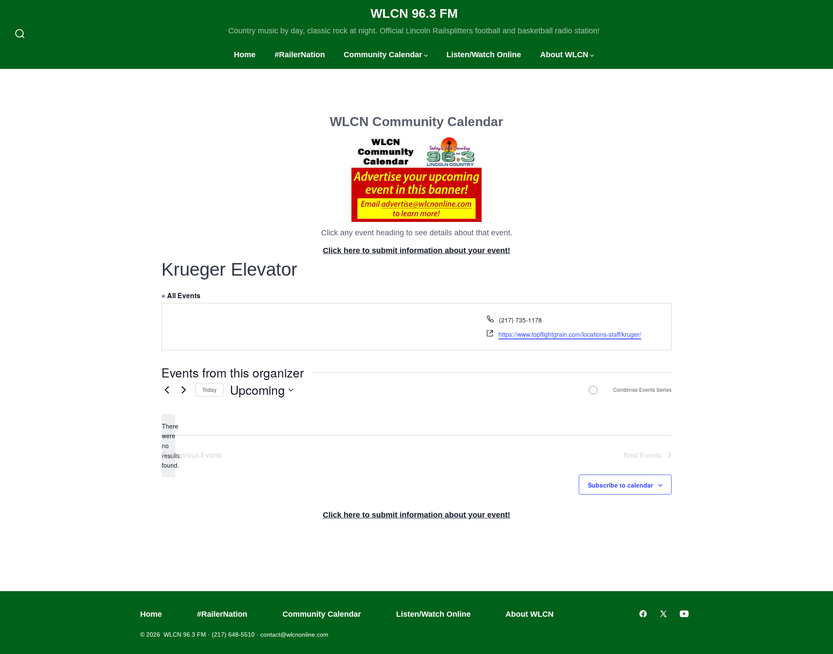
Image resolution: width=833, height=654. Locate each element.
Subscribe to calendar (620, 485)
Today (209, 389)
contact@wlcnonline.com (294, 634)
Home (245, 54)
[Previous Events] (166, 390)
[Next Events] (183, 390)
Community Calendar (383, 54)
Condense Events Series (642, 389)
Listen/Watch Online (483, 54)
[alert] (168, 445)
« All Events (180, 295)
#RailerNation (300, 54)
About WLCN (564, 54)
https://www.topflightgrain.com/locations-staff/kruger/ (569, 334)
